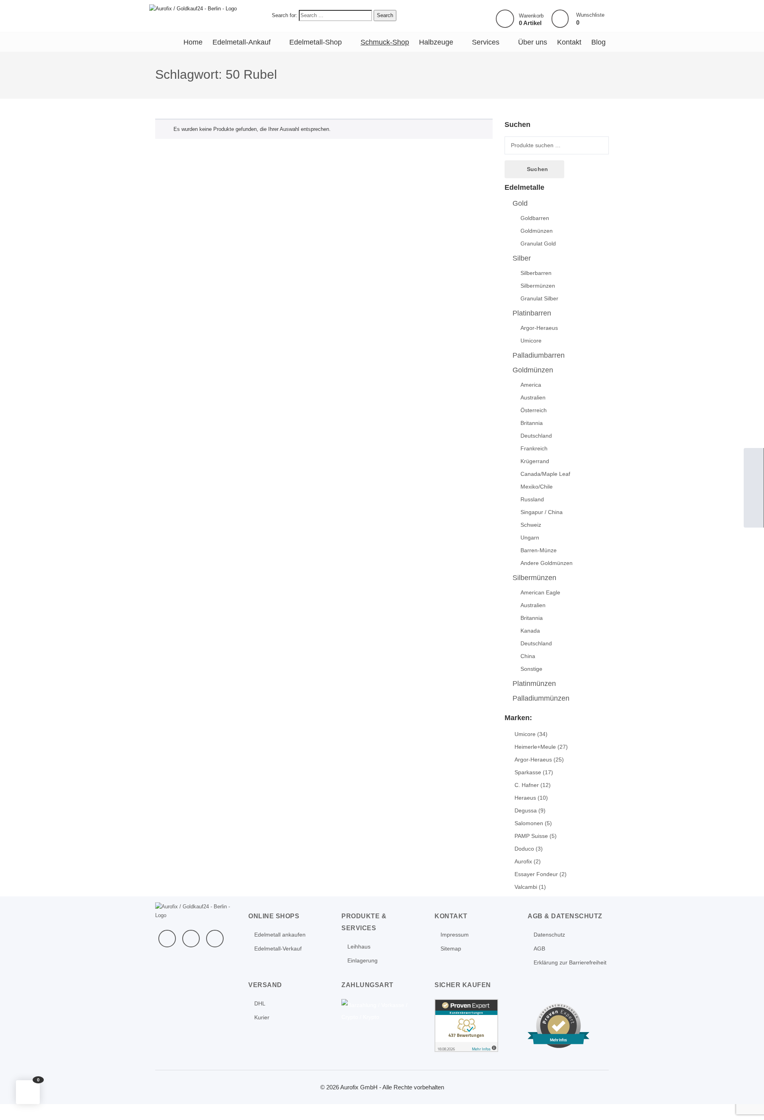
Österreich (533, 410)
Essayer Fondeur (536, 874)
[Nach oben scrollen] (747, 1103)
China (527, 656)
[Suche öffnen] (754, 498)
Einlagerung (362, 960)
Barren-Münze (538, 550)
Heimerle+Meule (535, 747)
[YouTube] (191, 938)
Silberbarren (536, 273)
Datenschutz (549, 934)
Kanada (530, 630)
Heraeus (525, 798)
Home (193, 42)
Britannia (531, 423)
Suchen (537, 169)
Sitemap (450, 948)
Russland (532, 499)
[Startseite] (754, 458)
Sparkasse (528, 772)
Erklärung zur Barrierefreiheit (570, 962)
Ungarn (529, 537)
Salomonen (529, 823)
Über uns (532, 42)
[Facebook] (167, 938)
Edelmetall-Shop (315, 42)
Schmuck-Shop (385, 42)
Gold (520, 203)
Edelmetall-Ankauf (241, 42)
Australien (533, 397)
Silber (522, 258)
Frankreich (534, 448)
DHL (259, 1003)
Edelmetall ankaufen (280, 934)
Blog (598, 42)
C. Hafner (527, 785)
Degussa (526, 810)
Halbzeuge (436, 42)
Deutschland (536, 435)
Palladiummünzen (541, 698)
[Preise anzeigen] (754, 518)
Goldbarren (534, 218)
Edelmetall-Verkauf (278, 948)
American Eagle (540, 592)
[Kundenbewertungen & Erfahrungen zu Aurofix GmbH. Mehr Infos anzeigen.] (466, 1025)
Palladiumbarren (539, 355)
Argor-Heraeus (539, 328)
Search (385, 15)
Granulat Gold (538, 243)
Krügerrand (534, 461)
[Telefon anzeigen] (754, 478)
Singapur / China (541, 512)
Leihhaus (358, 946)
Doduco (524, 848)
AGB (539, 948)
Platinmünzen (534, 684)
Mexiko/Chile (536, 486)
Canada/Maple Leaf (545, 474)
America (530, 385)
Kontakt (569, 42)
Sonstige (531, 669)
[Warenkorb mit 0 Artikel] (505, 19)
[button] (28, 1092)
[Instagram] (215, 938)
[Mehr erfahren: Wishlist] (560, 19)
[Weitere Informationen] (193, 8)
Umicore (531, 340)
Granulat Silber (539, 298)
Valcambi (526, 887)
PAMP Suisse (531, 836)
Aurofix (523, 861)
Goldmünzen (536, 231)
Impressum (454, 934)
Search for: (284, 15)
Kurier (261, 1017)
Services (485, 42)
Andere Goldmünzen (546, 563)
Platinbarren (532, 313)
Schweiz (530, 525)
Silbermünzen (537, 285)
